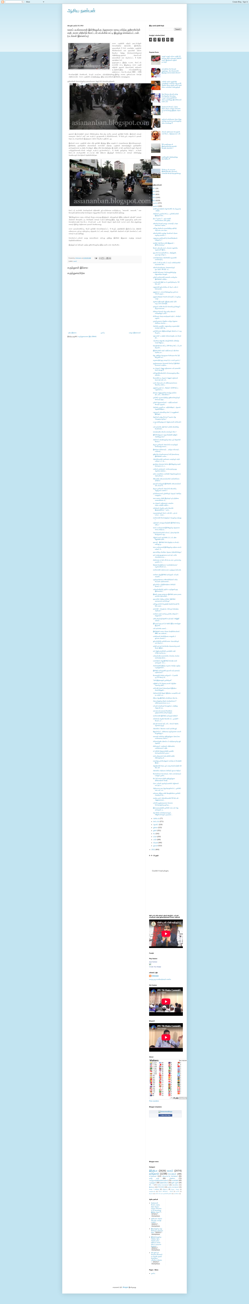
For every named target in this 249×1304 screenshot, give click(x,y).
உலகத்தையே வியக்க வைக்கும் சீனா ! (164, 432)
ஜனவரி (155, 846)
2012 (153, 200)
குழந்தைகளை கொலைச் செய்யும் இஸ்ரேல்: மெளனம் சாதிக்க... (166, 364)
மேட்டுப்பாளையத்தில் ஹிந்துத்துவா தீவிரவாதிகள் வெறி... (164, 779)
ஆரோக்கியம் (164, 1183)
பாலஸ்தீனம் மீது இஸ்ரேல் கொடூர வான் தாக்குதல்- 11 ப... (165, 662)
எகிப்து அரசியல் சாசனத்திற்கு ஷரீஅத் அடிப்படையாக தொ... (165, 229)
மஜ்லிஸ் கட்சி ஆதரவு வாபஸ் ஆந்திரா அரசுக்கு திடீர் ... (164, 684)
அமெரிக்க (175, 1185)
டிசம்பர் (155, 203)
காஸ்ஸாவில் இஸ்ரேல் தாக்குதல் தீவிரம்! (165, 716)
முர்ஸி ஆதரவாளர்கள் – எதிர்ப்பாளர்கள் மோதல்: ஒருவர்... (165, 403)
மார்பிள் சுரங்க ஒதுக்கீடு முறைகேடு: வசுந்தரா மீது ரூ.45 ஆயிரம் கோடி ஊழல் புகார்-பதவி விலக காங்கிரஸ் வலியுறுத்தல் (172, 84)
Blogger (125, 1287)
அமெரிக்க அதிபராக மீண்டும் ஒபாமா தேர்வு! (167, 771)
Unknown (155, 976)
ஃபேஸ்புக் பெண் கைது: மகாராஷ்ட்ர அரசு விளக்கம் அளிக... (165, 224)
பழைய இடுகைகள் (135, 333)
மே (154, 834)
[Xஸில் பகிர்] (105, 258)
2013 (153, 197)
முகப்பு (103, 333)
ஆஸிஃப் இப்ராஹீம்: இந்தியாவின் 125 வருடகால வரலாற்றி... (165, 302)
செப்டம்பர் (156, 821)
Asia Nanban (153, 962)
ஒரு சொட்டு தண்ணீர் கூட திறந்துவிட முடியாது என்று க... (165, 253)
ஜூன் (155, 830)
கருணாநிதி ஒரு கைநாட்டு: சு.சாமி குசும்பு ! (166, 360)
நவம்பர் (155, 206)
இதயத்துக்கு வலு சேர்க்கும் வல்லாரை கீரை (157, 1230)
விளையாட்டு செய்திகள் (170, 1176)
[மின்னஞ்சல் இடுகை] (96, 258)
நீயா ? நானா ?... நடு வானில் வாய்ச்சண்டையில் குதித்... (162, 219)
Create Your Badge (155, 967)
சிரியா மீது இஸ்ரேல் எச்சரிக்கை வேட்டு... (165, 698)
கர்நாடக (165, 1189)
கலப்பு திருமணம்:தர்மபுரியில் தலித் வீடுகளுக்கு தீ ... (164, 757)
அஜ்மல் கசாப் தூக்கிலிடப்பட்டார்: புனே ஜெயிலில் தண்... (165, 538)
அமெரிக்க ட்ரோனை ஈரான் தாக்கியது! (165, 728)
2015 (153, 191)
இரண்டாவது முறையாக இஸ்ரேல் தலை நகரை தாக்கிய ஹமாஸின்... (167, 595)
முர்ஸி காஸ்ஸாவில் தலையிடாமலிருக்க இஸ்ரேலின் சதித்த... (165, 278)
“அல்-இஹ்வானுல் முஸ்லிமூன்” (162, 680)
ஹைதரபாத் (152, 1191)
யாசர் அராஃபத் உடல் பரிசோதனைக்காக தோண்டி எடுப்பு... (165, 384)
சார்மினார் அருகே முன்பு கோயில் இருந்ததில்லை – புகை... (163, 509)
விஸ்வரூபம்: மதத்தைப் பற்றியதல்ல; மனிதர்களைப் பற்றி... (164, 747)
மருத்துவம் (152, 1183)
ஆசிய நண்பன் (81, 10)
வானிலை (176, 1193)
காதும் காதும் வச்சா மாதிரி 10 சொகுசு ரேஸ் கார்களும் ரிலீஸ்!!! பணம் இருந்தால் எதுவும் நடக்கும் (171, 59)
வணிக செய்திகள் (173, 1187)
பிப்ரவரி (155, 843)
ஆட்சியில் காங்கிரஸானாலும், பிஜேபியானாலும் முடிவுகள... (162, 814)
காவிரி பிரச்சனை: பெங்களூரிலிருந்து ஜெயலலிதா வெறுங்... (164, 273)
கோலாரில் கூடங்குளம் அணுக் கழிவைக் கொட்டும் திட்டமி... (165, 379)
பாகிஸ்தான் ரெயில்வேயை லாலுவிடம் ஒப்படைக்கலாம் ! (164, 637)
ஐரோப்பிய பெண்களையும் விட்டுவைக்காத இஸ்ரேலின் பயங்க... (166, 455)
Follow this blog (165, 1115)
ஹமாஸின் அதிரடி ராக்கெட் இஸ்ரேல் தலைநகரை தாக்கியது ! (164, 600)
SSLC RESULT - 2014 (165, 1191)
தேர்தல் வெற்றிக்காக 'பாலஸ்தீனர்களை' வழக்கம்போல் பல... (165, 566)
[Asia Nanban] (150, 964)
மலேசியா (172, 1178)
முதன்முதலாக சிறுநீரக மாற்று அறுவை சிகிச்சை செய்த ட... (165, 322)
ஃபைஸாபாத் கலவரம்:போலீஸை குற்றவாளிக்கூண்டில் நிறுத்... (163, 712)
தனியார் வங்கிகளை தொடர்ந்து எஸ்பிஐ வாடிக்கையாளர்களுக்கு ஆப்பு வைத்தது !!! (171, 121)
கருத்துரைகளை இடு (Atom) (87, 336)
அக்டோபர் (156, 818)
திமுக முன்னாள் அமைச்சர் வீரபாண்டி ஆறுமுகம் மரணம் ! (165, 489)
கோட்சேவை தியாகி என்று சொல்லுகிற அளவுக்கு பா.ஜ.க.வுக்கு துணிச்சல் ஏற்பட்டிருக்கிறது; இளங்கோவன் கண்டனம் (172, 98)
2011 (153, 849)
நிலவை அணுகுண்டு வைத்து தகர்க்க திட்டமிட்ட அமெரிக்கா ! (165, 393)
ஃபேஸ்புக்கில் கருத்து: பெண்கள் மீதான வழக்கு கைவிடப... (165, 234)
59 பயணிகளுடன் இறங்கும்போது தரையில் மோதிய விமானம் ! (169, 146)
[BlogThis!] (102, 258)
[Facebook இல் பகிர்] (107, 258)
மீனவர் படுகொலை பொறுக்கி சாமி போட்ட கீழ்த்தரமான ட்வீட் (171, 133)
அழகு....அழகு (175, 1189)
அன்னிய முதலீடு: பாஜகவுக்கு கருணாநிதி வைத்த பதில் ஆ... (166, 327)
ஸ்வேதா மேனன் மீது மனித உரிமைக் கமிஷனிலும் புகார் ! (164, 312)
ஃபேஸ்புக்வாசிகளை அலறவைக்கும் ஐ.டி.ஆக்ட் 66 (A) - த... (164, 268)
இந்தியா (153, 1170)
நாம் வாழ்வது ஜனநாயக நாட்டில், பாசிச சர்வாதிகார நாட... (165, 556)
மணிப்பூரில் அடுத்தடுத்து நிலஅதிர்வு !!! (170, 158)
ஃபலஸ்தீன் (175, 1180)
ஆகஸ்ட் (156, 824)
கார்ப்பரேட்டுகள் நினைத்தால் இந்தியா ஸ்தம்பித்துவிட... (165, 689)
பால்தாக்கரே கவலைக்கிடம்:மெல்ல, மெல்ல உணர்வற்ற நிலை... (166, 657)
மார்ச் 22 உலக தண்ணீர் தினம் (163, 1193)
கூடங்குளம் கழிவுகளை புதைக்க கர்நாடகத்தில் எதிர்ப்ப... (163, 504)
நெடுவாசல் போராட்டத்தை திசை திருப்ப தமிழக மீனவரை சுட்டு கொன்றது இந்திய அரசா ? (171, 109)
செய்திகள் (172, 1174)
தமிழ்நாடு (154, 1173)
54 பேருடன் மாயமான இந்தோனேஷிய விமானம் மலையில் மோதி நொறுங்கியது (171, 171)
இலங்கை (151, 1187)
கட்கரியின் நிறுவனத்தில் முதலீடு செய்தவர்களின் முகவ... (163, 752)
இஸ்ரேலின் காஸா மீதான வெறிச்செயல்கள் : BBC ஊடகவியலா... (166, 632)
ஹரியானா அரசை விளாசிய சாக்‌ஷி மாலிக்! (156, 1220)
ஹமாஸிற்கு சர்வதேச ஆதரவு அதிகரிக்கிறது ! (167, 552)
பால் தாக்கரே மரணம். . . (160, 628)
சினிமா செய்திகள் (163, 1185)
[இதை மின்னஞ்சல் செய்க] (100, 258)
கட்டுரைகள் (153, 1176)
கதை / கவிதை (154, 1189)
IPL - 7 (151, 1185)
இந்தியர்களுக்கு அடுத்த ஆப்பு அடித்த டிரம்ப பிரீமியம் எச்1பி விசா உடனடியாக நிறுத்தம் (156, 1241)
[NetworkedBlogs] (165, 1112)
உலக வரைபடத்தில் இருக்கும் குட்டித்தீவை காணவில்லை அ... (166, 499)
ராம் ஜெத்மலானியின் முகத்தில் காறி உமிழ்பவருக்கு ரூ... (164, 652)
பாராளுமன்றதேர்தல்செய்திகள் (158, 1180)
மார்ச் (155, 839)
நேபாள (151, 1193)
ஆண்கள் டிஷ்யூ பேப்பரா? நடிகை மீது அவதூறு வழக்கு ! (164, 418)
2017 (153, 188)
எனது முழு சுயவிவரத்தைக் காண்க (160, 979)
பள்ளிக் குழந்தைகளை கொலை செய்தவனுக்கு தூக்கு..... (163, 804)
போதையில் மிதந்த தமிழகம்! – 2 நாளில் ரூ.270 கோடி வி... (165, 676)
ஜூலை (155, 827)
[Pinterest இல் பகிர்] (110, 258)
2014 (153, 194)
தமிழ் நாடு (154, 1178)
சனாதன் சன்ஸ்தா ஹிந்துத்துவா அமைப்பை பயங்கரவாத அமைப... (166, 737)
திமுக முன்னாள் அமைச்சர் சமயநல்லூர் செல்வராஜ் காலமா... (165, 445)
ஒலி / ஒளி (175, 1183)
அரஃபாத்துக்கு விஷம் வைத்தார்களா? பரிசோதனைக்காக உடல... (164, 702)
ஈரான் (177, 1191)
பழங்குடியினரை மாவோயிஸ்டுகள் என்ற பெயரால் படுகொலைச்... (165, 580)
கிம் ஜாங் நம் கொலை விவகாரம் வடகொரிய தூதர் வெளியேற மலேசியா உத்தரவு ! (156, 1257)
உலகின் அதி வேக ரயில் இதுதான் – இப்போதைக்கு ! (164, 244)
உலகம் (75, 261)
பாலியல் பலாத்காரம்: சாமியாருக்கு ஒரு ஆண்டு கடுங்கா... (165, 470)
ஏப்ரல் (155, 837)
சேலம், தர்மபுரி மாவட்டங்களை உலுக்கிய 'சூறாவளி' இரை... (165, 249)
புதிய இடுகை (72, 333)
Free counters (154, 1101)
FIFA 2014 (161, 1187)
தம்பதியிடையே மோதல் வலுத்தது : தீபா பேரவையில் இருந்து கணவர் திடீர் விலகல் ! (171, 71)
